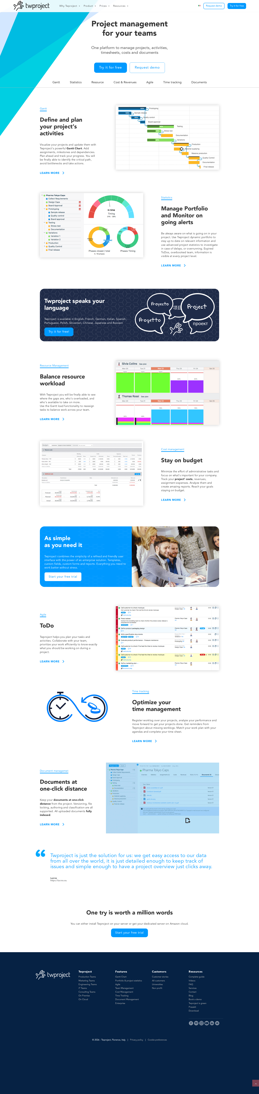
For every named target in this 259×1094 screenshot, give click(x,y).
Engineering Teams (88, 984)
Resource (97, 82)
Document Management (127, 999)
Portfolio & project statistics (128, 980)
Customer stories (160, 977)
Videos (192, 980)
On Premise (84, 995)
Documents (199, 82)
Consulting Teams (87, 992)
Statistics (76, 82)
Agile (149, 82)
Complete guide (196, 977)
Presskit (192, 1007)
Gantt (56, 82)
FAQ (191, 984)
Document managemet (54, 771)
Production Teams (87, 977)
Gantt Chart (121, 977)
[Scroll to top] (255, 1083)
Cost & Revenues (125, 82)
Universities (157, 984)
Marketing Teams (87, 980)
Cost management (172, 449)
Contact (192, 992)
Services (192, 988)
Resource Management (54, 366)
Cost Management (124, 992)
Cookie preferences (157, 1040)
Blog (191, 995)
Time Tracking (121, 995)
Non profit (157, 988)
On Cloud (83, 999)
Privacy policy (136, 1040)
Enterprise (120, 1003)
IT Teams (83, 988)
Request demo (214, 6)
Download (194, 1011)
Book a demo (195, 999)
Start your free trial (63, 576)
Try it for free (237, 6)
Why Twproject (68, 6)
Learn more (50, 173)
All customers (158, 980)
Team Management (124, 988)
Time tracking (172, 82)
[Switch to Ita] (199, 6)
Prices (103, 6)
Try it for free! (59, 331)
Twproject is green (197, 1003)
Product (88, 6)
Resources (119, 6)
